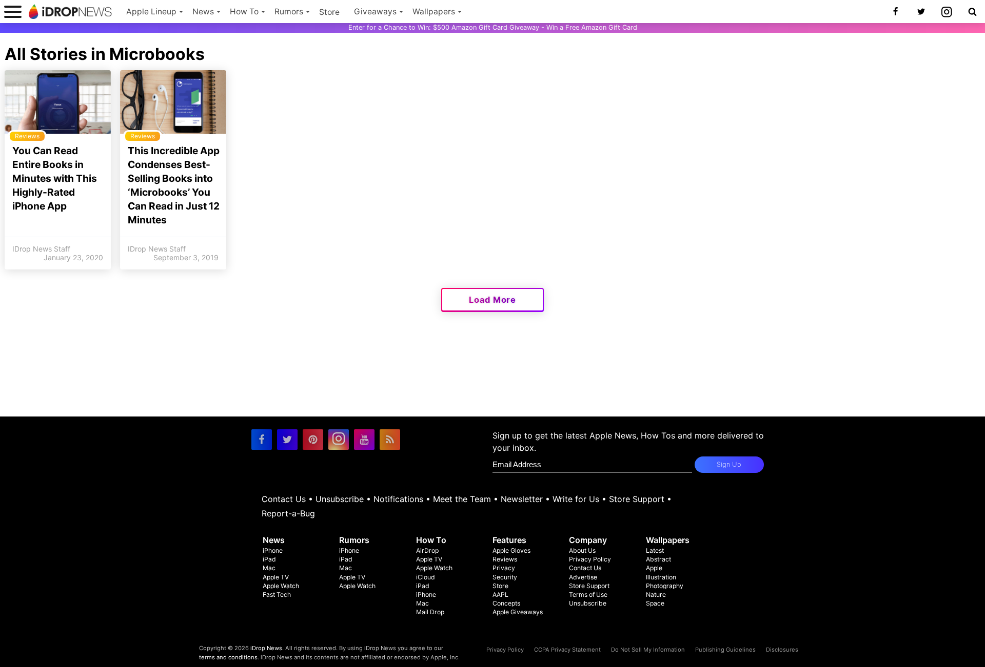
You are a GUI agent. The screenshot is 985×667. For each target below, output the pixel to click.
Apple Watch (281, 586)
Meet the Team (462, 499)
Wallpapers (433, 11)
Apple (654, 568)
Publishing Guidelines (725, 649)
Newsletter (522, 499)
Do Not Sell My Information (648, 649)
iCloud (425, 577)
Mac (269, 568)
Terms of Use (588, 594)
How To (244, 11)
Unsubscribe (340, 499)
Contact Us (284, 499)
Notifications (398, 499)
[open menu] (13, 11)
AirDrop (427, 550)
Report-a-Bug (288, 513)
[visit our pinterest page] (313, 439)
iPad (269, 559)
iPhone (273, 550)
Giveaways (375, 11)
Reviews (505, 559)
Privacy (504, 568)
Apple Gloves (511, 550)
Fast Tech (277, 594)
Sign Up (729, 464)
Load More (492, 300)
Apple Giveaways (518, 612)
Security (505, 577)
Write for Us (576, 499)
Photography (664, 586)
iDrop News (266, 648)
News (203, 11)
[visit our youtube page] (364, 439)
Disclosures (782, 649)
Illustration (661, 577)
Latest (655, 550)
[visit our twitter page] (287, 439)
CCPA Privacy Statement (567, 649)
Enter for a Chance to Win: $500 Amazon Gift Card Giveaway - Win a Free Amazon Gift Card (492, 27)
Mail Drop (430, 612)
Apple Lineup (151, 11)
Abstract (658, 559)
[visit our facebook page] (261, 439)
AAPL (500, 594)
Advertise (583, 577)
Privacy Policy (590, 559)
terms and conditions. (229, 657)
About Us (582, 550)
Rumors (288, 11)
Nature (656, 594)
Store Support (636, 499)
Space (655, 603)
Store (329, 12)
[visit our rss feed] (390, 439)
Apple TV (276, 577)
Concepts (506, 603)
